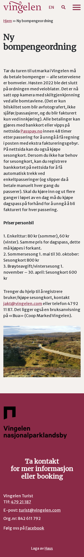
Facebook (34, 528)
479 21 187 (21, 501)
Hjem (7, 21)
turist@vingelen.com (40, 510)
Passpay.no (31, 131)
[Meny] (77, 7)
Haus (49, 548)
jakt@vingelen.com (22, 303)
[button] (63, 7)
